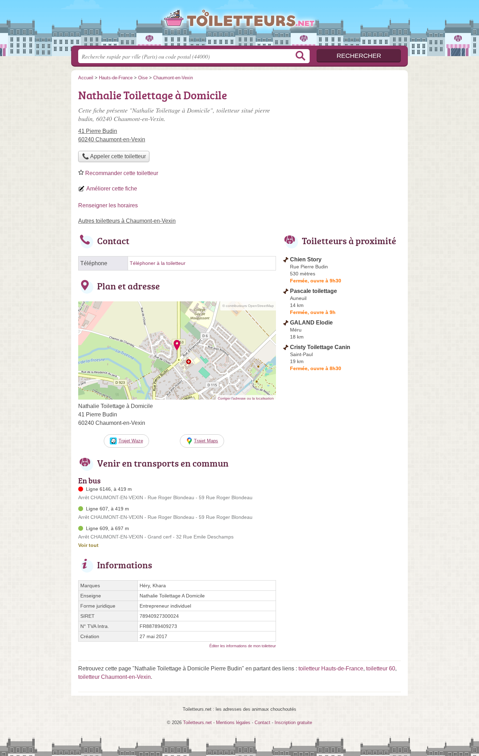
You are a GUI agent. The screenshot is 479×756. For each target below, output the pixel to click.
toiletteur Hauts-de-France (330, 668)
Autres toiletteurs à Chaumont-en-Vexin (127, 221)
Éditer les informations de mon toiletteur (242, 646)
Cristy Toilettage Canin (320, 347)
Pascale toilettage (313, 291)
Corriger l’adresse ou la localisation (246, 398)
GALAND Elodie (311, 323)
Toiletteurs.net (239, 25)
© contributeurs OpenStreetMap (248, 306)
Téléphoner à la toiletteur (157, 263)
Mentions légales (233, 722)
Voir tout (88, 545)
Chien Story (306, 259)
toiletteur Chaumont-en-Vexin (114, 677)
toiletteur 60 (380, 668)
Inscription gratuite (293, 722)
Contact (262, 722)
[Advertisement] (342, 135)
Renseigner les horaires (108, 205)
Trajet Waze (131, 440)
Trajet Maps (206, 440)
